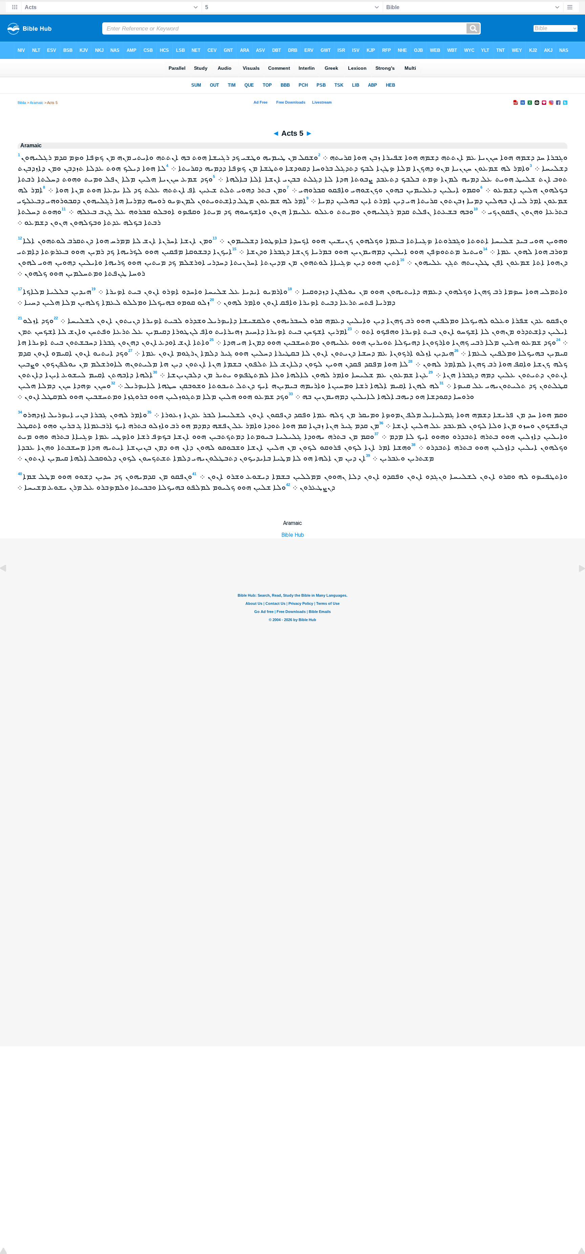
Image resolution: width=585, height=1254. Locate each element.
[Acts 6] (576, 583)
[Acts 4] (8, 583)
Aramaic (36, 103)
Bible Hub (292, 535)
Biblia (22, 103)
